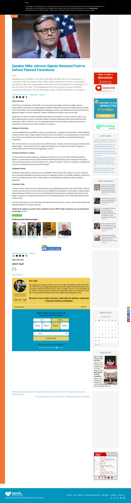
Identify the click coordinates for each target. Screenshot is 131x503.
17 (99, 334)
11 (102, 330)
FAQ (75, 495)
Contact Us (121, 495)
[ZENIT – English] (14, 494)
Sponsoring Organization (92, 495)
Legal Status (105, 495)
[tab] (100, 454)
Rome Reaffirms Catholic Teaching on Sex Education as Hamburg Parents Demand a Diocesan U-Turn (109, 238)
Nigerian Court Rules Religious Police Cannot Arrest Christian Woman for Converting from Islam (104, 170)
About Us (70, 495)
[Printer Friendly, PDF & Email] (17, 215)
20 (109, 334)
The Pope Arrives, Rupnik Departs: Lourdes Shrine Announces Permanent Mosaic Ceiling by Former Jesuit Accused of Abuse (108, 188)
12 (105, 330)
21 (112, 334)
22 (115, 334)
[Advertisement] (51, 374)
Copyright (113, 495)
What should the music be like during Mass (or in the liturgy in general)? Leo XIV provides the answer (108, 226)
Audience (80, 495)
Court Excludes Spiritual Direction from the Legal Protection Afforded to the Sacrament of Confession (105, 146)
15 (115, 330)
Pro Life (14, 16)
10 (99, 330)
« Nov (95, 345)
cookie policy (94, 8)
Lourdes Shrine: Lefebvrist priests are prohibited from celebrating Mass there (108, 200)
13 (109, 330)
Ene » (99, 345)
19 (105, 334)
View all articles (17, 275)
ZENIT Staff (34, 94)
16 (95, 334)
